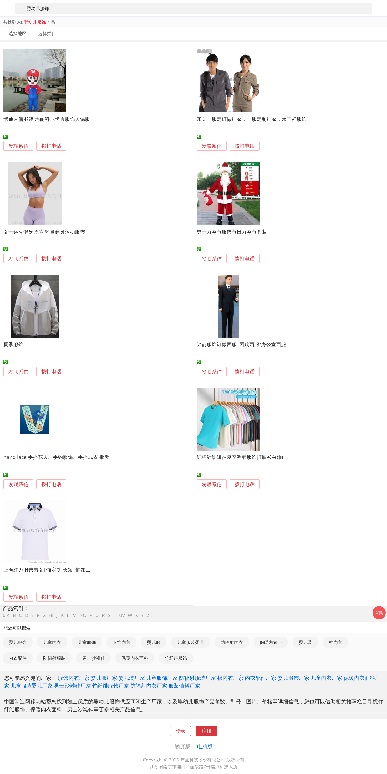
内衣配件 (18, 658)
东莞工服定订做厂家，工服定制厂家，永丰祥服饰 (252, 119)
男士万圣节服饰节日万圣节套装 (232, 231)
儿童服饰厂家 (162, 677)
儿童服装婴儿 (190, 642)
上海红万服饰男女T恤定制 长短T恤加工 (47, 569)
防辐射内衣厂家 (148, 685)
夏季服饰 (13, 344)
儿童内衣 (52, 642)
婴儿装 (305, 642)
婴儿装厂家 (131, 677)
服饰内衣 (121, 642)
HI (51, 615)
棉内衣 (335, 642)
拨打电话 (51, 146)
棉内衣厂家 (230, 677)
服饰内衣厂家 (74, 677)
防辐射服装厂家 (197, 677)
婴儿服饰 (18, 642)
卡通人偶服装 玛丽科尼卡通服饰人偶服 (46, 119)
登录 (180, 730)
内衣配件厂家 (260, 677)
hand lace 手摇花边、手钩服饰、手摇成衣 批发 (56, 457)
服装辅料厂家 (184, 685)
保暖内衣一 (271, 642)
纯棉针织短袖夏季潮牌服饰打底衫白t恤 (240, 457)
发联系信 (18, 146)
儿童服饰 (87, 642)
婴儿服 (153, 642)
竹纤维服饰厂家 (110, 685)
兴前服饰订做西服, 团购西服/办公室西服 (241, 344)
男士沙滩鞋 (93, 658)
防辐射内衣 (232, 642)
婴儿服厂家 (104, 677)
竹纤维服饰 (176, 658)
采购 (379, 613)
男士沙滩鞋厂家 (72, 685)
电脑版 (205, 746)
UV (122, 615)
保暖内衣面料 (134, 658)
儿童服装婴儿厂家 (32, 685)
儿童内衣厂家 (326, 677)
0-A (6, 615)
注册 (207, 730)
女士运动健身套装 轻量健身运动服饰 (44, 231)
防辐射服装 (54, 658)
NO (83, 615)
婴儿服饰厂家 (293, 677)
